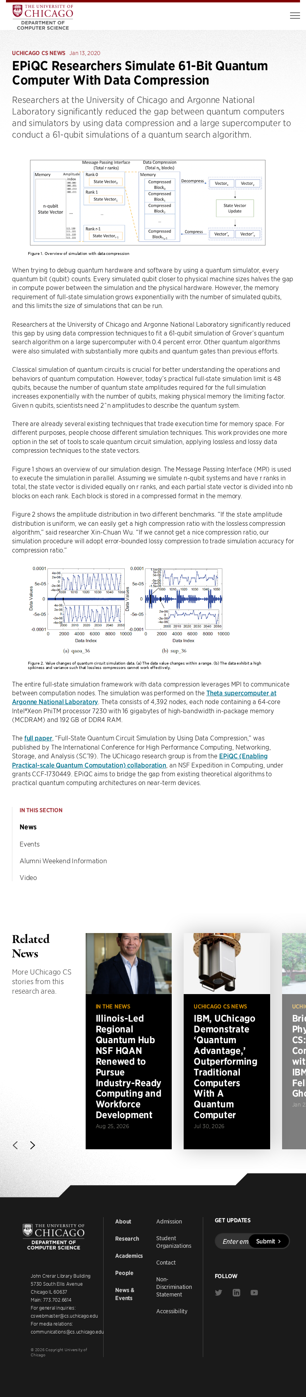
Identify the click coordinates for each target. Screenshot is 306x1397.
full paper (38, 738)
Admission (169, 1221)
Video (28, 877)
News (28, 827)
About (123, 1221)
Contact (165, 1262)
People (124, 1273)
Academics (129, 1255)
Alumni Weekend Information (63, 860)
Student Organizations (173, 1241)
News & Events (124, 1294)
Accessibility (172, 1310)
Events (30, 844)
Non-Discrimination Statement (174, 1286)
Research (127, 1238)
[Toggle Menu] (295, 16)
